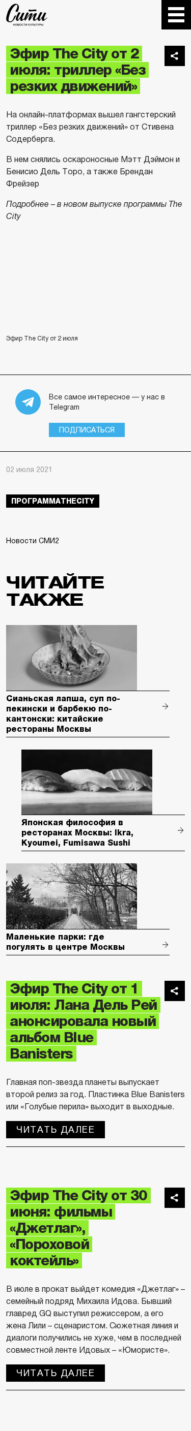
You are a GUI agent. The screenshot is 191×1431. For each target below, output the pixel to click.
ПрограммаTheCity (52, 501)
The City (26, 15)
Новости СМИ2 (32, 541)
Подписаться (87, 430)
